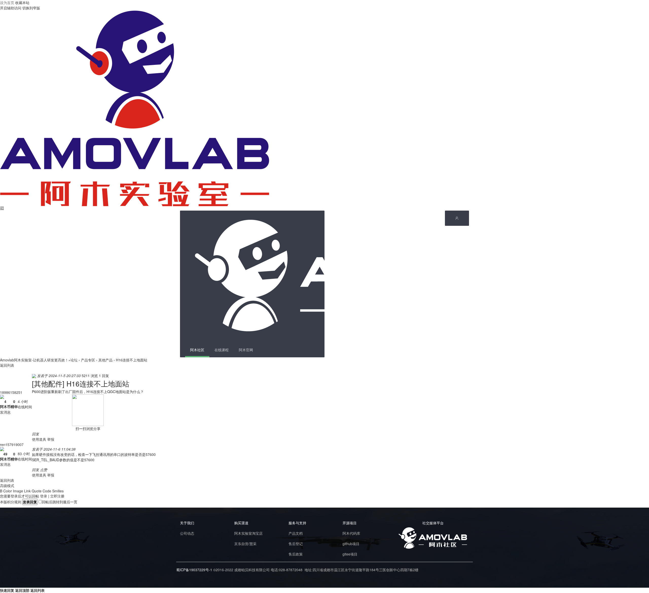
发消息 (5, 412)
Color (7, 490)
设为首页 (7, 2)
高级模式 (7, 485)
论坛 (74, 359)
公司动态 (187, 533)
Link (27, 490)
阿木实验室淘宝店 (248, 533)
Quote (37, 490)
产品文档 (296, 533)
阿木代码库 (351, 533)
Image (18, 490)
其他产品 (105, 359)
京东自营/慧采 (245, 543)
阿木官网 (246, 349)
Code (47, 490)
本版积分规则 (10, 501)
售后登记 (296, 543)
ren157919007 (12, 444)
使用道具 (39, 439)
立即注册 (57, 495)
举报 (50, 439)
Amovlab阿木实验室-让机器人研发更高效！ (34, 359)
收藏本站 (22, 2)
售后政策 (296, 554)
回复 (35, 433)
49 (5, 453)
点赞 (43, 469)
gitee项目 (349, 554)
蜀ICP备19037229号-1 (194, 569)
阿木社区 (197, 349)
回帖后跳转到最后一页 (59, 501)
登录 (43, 495)
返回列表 (7, 365)
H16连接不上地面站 (131, 359)
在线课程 (221, 349)
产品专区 (88, 359)
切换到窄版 (31, 7)
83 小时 (24, 453)
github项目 (350, 543)
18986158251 (11, 392)
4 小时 (23, 401)
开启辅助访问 (10, 7)
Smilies (58, 490)
